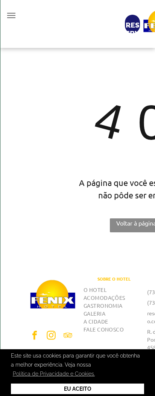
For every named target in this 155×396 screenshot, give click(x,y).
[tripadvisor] (67, 336)
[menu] (11, 15)
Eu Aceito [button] (77, 389)
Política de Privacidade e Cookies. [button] (54, 374)
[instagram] (51, 336)
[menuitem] (114, 290)
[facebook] (34, 336)
